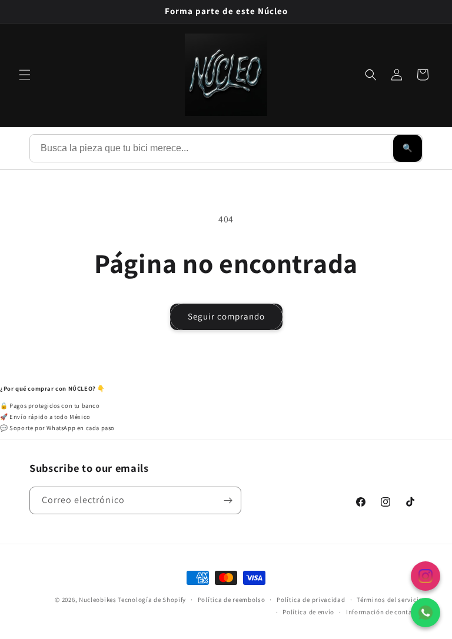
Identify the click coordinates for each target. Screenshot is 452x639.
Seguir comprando (226, 316)
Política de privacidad (311, 599)
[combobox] (211, 148)
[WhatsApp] (425, 612)
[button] (25, 75)
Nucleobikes (98, 599)
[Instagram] (425, 576)
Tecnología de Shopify (152, 599)
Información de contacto (384, 612)
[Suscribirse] (228, 500)
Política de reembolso (231, 599)
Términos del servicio (390, 599)
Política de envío (308, 612)
